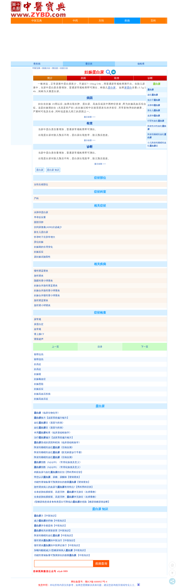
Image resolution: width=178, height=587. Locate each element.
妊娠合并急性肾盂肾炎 (45, 285)
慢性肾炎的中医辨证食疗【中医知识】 (57, 545)
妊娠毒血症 (40, 379)
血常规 (37, 329)
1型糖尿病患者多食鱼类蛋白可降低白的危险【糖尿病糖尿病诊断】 (72, 501)
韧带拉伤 (38, 354)
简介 (50, 78)
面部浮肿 (38, 222)
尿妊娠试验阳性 (42, 257)
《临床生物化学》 (47, 412)
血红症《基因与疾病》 (49, 422)
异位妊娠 (38, 242)
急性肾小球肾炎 (42, 305)
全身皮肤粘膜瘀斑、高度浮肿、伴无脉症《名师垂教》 (65, 492)
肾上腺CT (39, 334)
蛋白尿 (112, 87)
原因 (83, 78)
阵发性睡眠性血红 (157, 136)
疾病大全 (46, 68)
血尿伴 (154, 115)
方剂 (101, 20)
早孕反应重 (40, 217)
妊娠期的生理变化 (43, 247)
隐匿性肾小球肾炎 (43, 280)
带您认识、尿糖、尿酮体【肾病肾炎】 (57, 477)
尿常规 (37, 319)
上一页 (55, 346)
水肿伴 (154, 105)
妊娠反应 (38, 252)
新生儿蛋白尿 (41, 232)
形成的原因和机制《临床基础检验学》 (57, 442)
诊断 (150, 78)
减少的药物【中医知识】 (50, 520)
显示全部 (88, 117)
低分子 (154, 100)
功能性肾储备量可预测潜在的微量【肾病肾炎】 (62, 482)
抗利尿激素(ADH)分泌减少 (48, 227)
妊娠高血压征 (41, 399)
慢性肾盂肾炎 (41, 270)
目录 (100, 346)
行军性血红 (156, 121)
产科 (36, 198)
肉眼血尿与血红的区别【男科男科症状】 (58, 472)
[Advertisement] (89, 43)
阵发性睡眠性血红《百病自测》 (54, 447)
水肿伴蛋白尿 (41, 212)
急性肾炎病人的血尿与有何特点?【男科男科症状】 (64, 487)
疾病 (127, 20)
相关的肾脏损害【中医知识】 (53, 530)
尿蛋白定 (38, 324)
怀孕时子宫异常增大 (44, 237)
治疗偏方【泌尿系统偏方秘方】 (54, 437)
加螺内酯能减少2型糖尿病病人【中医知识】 (60, 550)
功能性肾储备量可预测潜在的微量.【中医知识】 (62, 555)
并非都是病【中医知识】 (50, 525)
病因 (90, 98)
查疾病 (36, 63)
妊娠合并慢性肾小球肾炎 (47, 295)
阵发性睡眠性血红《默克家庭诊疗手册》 (58, 452)
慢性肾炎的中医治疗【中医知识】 (55, 540)
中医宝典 (36, 20)
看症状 (88, 63)
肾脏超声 (38, 339)
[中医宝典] (38, 16)
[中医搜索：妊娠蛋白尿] (107, 72)
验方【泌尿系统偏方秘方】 (51, 417)
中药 (75, 20)
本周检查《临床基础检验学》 (53, 432)
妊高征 (37, 364)
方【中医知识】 (45, 515)
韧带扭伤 (38, 359)
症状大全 (64, 68)
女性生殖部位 (41, 184)
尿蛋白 (128, 87)
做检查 (141, 63)
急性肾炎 (38, 275)
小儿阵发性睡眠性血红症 (157, 144)
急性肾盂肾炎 (41, 300)
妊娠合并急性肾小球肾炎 (47, 290)
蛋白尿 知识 (53, 170)
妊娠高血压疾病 (42, 394)
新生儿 (154, 110)
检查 (116, 78)
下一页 (144, 346)
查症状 (55, 68)
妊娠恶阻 (38, 384)
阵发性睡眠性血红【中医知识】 (54, 535)
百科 (153, 20)
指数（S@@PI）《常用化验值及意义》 (58, 462)
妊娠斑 (37, 374)
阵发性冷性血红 (157, 127)
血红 (153, 95)
